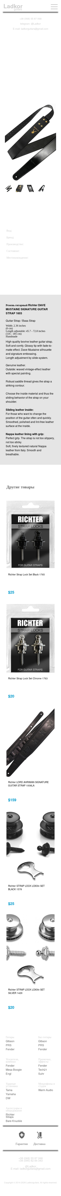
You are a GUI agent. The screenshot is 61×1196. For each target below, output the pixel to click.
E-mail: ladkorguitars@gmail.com (30, 28)
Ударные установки (12, 1084)
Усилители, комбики (12, 1060)
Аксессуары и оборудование (14, 1109)
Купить (23, 276)
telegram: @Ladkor (30, 23)
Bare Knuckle (14, 1121)
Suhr (41, 1074)
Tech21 (42, 1069)
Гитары (10, 1037)
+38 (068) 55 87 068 (30, 18)
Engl (8, 1074)
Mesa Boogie (14, 1069)
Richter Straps (10, 1115)
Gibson (10, 1041)
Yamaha (11, 1094)
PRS (9, 1045)
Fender (10, 1049)
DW (8, 1098)
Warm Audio (45, 1090)
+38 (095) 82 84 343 (30, 1160)
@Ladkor (30, 1166)
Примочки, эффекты (44, 1060)
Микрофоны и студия (46, 1084)
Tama (9, 1090)
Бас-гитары (44, 1037)
